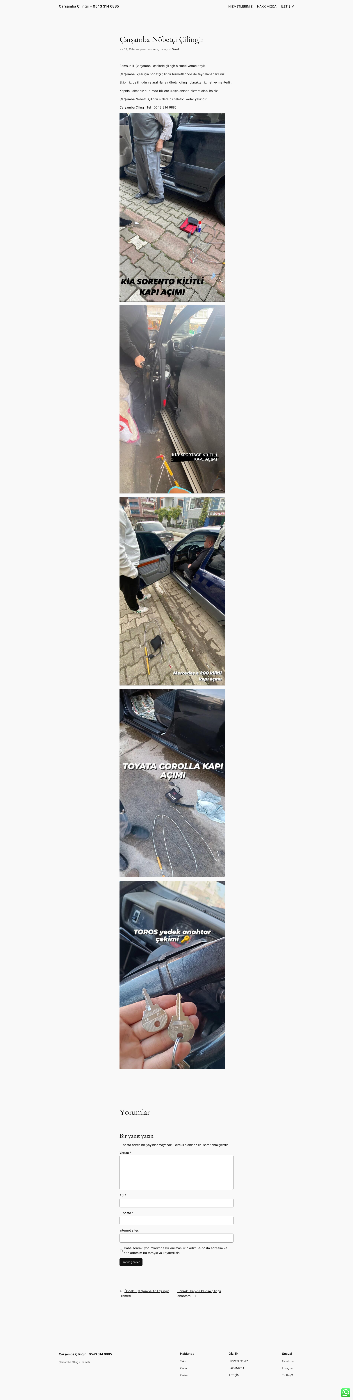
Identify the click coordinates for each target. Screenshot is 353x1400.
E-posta (127, 1213)
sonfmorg (154, 49)
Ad (123, 1195)
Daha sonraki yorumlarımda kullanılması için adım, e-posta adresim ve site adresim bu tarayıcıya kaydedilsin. (175, 1250)
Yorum (125, 1153)
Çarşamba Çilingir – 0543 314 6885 (89, 6)
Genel (175, 49)
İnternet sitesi (130, 1230)
